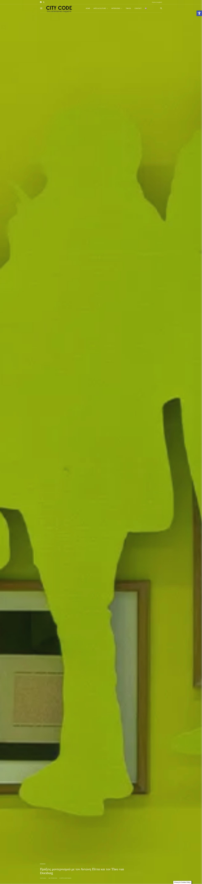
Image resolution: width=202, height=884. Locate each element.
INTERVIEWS (115, 8)
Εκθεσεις (42, 863)
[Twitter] (44, 2)
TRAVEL (128, 8)
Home (88, 8)
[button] (199, 13)
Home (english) (157, 2)
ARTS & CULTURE (100, 8)
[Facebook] (41, 2)
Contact (138, 8)
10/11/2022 (43, 878)
